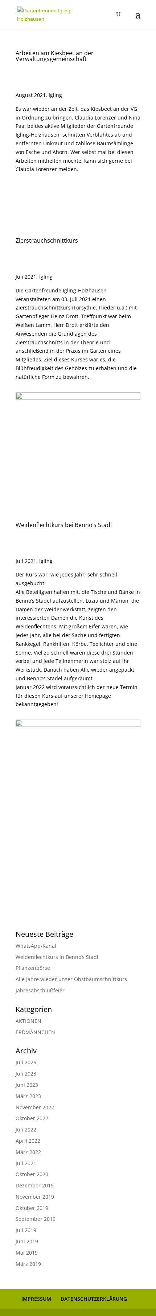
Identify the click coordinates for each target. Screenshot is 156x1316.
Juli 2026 (26, 1062)
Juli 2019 (26, 1230)
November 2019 (35, 1196)
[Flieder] (78, 477)
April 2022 (28, 1140)
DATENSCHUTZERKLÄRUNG (94, 1298)
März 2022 (28, 1152)
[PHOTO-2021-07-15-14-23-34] (78, 886)
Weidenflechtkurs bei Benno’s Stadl (64, 525)
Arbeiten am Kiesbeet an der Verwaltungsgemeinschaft (55, 56)
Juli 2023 (26, 1073)
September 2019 (36, 1218)
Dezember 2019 (35, 1185)
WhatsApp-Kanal (36, 945)
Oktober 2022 (32, 1118)
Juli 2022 (26, 1129)
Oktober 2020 (32, 1174)
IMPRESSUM (36, 1298)
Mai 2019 (27, 1252)
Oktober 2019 (32, 1207)
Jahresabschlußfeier (40, 990)
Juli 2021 (26, 1163)
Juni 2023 (27, 1084)
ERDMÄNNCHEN (35, 1032)
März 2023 (28, 1096)
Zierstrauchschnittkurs (47, 240)
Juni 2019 (27, 1241)
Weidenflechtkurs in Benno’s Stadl (57, 956)
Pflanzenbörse (33, 967)
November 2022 (35, 1107)
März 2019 (28, 1263)
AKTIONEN (28, 1020)
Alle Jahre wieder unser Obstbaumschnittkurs (71, 979)
